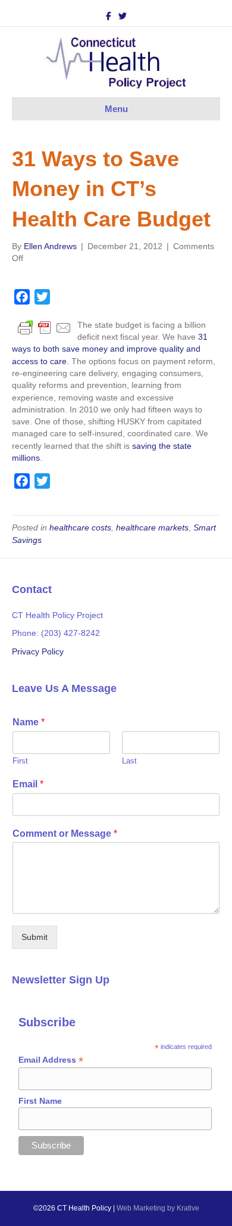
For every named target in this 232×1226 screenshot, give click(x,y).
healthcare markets (152, 527)
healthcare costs (80, 527)
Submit (34, 937)
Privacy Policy (38, 651)
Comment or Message (64, 833)
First (20, 760)
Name (28, 722)
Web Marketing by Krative (158, 1208)
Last (129, 760)
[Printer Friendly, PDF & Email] (44, 326)
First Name (40, 1101)
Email (27, 784)
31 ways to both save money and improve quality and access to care (110, 349)
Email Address (50, 1060)
